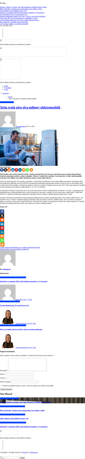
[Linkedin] (13, 170)
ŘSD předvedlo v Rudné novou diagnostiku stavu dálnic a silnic (22, 410)
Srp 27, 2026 (27, 299)
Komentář (4, 370)
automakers (6, 269)
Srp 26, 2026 (31, 323)
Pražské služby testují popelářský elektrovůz (14, 249)
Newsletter (7, 88)
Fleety (12, 301)
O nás (6, 89)
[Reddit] (9, 170)
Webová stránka (5, 382)
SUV (18, 277)
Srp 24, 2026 (31, 347)
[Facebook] (2, 170)
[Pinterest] (16, 170)
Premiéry (13, 277)
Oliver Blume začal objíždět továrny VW (14, 418)
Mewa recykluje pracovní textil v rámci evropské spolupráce (21, 329)
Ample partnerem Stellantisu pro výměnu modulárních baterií (20, 247)
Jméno (2, 374)
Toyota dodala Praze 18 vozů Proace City (14, 305)
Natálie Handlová (21, 323)
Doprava (3, 398)
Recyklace (10, 325)
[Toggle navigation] (1, 58)
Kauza (2, 414)
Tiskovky (23, 277)
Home (6, 86)
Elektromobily (5, 102)
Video (18, 414)
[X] (5, 170)
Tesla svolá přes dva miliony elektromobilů (30, 107)
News (8, 406)
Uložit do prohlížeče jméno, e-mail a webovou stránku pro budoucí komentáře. (28, 386)
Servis (12, 102)
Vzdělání (16, 398)
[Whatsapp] (27, 170)
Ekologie (3, 325)
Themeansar (34, 452)
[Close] (1, 456)
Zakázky (17, 301)
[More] (31, 170)
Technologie (22, 325)
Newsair (24, 452)
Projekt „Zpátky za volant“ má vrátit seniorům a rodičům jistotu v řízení (25, 402)
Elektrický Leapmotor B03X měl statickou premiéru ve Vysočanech (23, 281)
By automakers (21, 126)
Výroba (22, 414)
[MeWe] (20, 170)
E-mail (3, 378)
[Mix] (23, 170)
